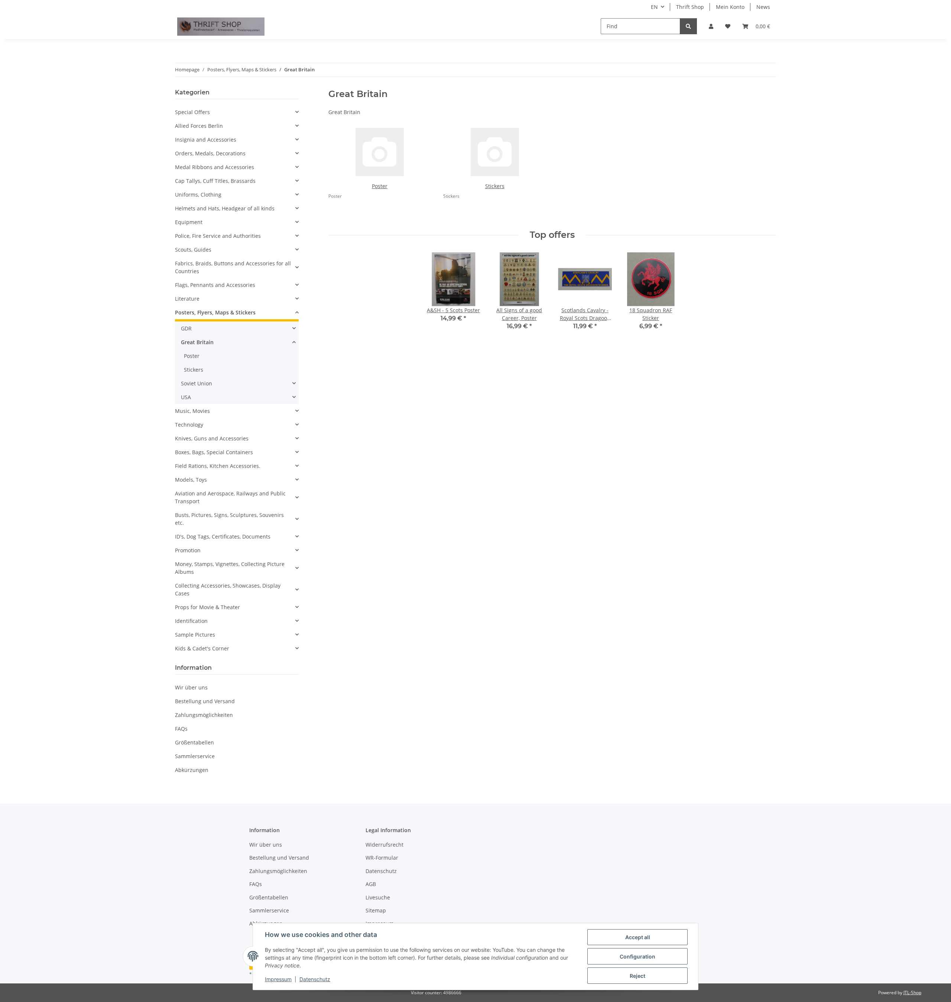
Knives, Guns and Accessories (212, 438)
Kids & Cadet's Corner (202, 648)
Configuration (637, 956)
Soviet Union (196, 383)
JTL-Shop (912, 992)
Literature (187, 298)
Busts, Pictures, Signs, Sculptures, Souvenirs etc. (229, 518)
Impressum (278, 979)
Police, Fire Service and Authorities (218, 235)
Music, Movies (192, 410)
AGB (371, 884)
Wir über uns (191, 687)
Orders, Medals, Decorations (210, 153)
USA (186, 397)
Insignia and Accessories (205, 139)
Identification (191, 620)
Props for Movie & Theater (207, 607)
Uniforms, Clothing (198, 194)
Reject (637, 976)
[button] (711, 26)
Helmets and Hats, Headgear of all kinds (225, 208)
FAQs (181, 728)
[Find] (688, 26)
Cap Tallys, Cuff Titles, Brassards (215, 180)
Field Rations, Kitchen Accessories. (217, 465)
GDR (186, 328)
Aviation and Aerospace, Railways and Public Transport (230, 497)
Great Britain (197, 342)
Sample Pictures (195, 634)
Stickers (494, 186)
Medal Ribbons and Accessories (214, 167)
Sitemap (376, 910)
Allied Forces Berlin (199, 125)
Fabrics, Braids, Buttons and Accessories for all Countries (233, 267)
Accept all (637, 937)
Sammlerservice (195, 756)
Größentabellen (194, 742)
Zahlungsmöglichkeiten (204, 714)
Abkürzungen (191, 769)
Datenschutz (314, 979)
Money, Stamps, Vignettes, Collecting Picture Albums (230, 567)
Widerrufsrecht (384, 844)
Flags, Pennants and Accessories (215, 284)
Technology (189, 424)
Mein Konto (730, 6)
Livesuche (378, 897)
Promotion (188, 550)
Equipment (188, 222)
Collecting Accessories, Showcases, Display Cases (227, 589)
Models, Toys (191, 479)
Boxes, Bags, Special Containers (214, 452)
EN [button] (654, 6)
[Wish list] (727, 26)
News (763, 6)
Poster (379, 186)
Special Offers (192, 112)
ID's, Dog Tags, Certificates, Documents (222, 536)
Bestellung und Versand (205, 701)
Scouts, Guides (193, 249)
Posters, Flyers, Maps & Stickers (215, 312)
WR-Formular (382, 857)
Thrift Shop (690, 6)
